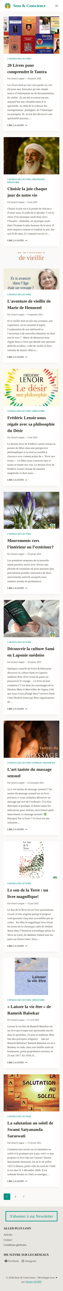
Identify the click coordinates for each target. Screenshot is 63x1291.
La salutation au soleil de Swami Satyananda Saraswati (30, 1129)
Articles (8, 1234)
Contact (8, 1239)
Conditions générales (15, 1244)
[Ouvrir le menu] (56, 5)
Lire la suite (17, 125)
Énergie (37, 763)
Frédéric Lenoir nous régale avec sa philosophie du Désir (31, 424)
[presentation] (31, 35)
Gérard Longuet (17, 78)
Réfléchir (13, 182)
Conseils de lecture (19, 59)
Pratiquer (38, 179)
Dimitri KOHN (33, 1281)
